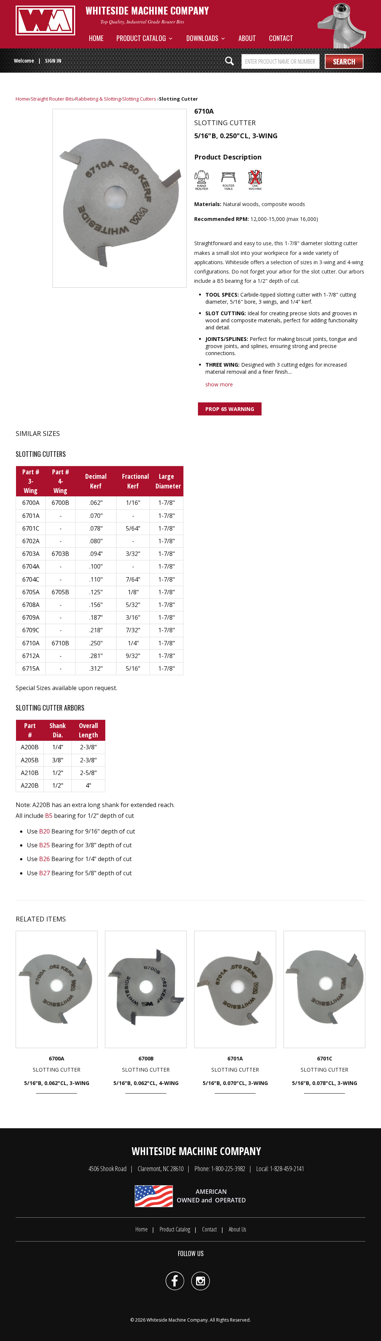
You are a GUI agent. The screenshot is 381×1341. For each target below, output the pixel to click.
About (247, 38)
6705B (60, 592)
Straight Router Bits (52, 98)
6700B (60, 503)
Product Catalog (142, 38)
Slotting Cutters (139, 98)
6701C (30, 528)
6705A (30, 592)
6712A (30, 656)
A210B (30, 773)
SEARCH (344, 61)
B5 (48, 816)
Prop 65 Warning (229, 408)
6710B (60, 643)
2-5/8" (88, 773)
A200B (30, 747)
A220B (30, 785)
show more (219, 384)
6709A (30, 617)
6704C (30, 579)
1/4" (57, 747)
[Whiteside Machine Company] (45, 20)
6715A (30, 668)
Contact (281, 38)
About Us (237, 1229)
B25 (44, 845)
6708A (30, 605)
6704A (30, 566)
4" (88, 785)
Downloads (203, 38)
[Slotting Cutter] (119, 198)
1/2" (57, 773)
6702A (30, 541)
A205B (30, 760)
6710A (30, 643)
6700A (30, 503)
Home (96, 38)
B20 (44, 831)
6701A (30, 516)
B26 (44, 859)
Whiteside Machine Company (177, 1320)
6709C (30, 630)
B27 (44, 873)
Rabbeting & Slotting (98, 98)
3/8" (57, 760)
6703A (30, 554)
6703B (60, 554)
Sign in (53, 60)
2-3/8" (88, 747)
